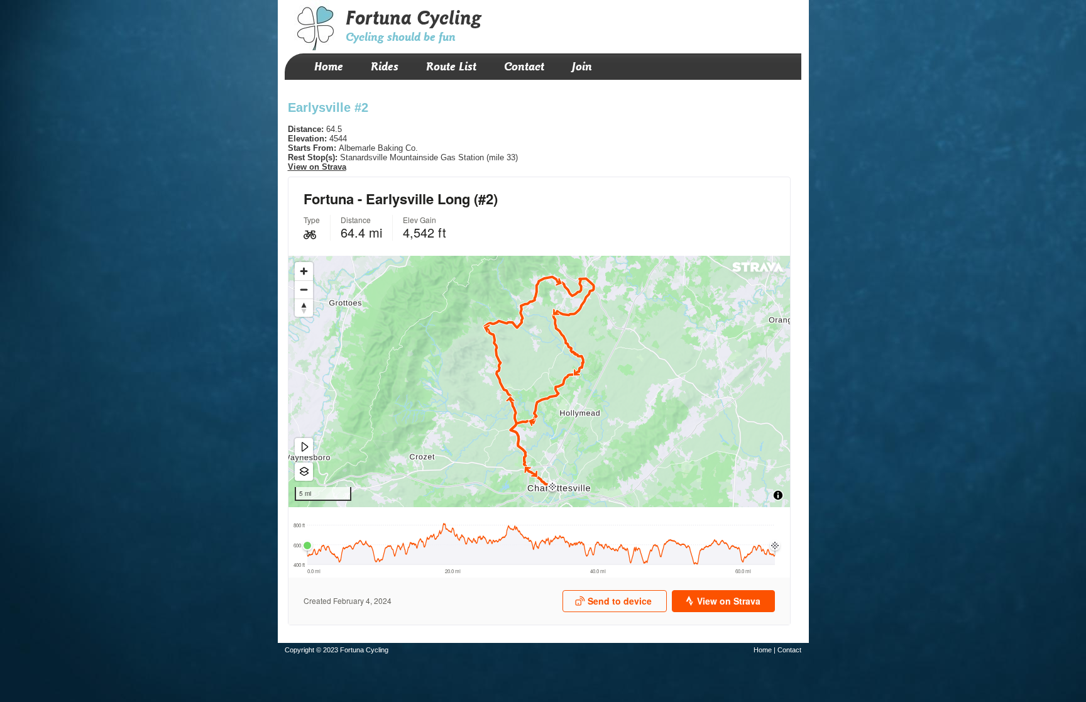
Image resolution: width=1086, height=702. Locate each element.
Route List (451, 66)
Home (328, 66)
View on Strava (317, 167)
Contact (524, 66)
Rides (384, 66)
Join (582, 66)
